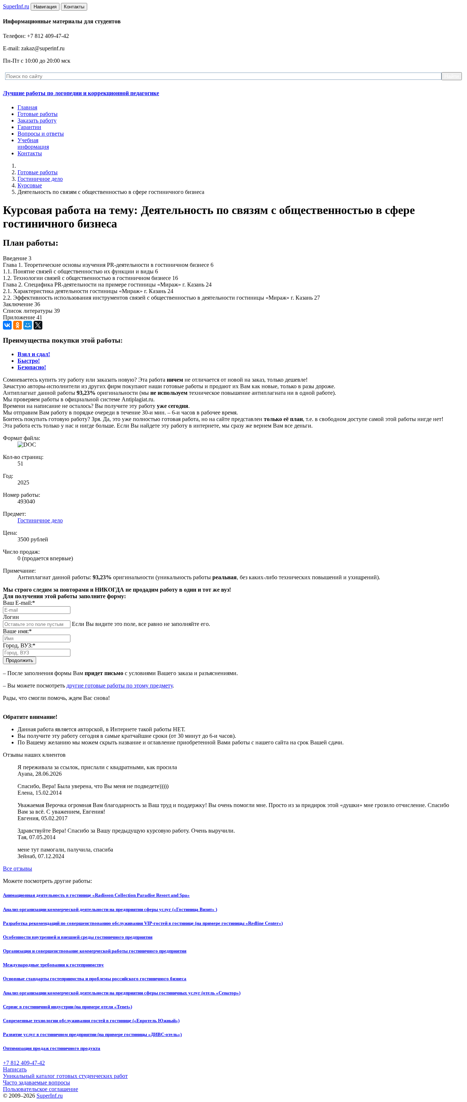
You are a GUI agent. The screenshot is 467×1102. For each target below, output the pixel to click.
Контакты (30, 153)
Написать (15, 1069)
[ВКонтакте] (7, 325)
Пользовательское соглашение (40, 1089)
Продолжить (19, 660)
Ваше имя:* (17, 631)
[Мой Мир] (27, 325)
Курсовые (30, 185)
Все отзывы (17, 868)
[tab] (34, 354)
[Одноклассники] (17, 325)
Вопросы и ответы (41, 134)
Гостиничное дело (40, 179)
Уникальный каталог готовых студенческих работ (65, 1076)
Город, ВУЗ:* (19, 645)
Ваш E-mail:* (19, 603)
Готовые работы (38, 114)
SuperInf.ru (49, 1096)
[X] (38, 325)
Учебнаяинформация (33, 143)
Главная (27, 107)
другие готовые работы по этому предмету (119, 685)
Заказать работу (37, 120)
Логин (11, 617)
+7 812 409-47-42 (24, 1063)
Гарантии (29, 127)
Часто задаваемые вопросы (36, 1082)
